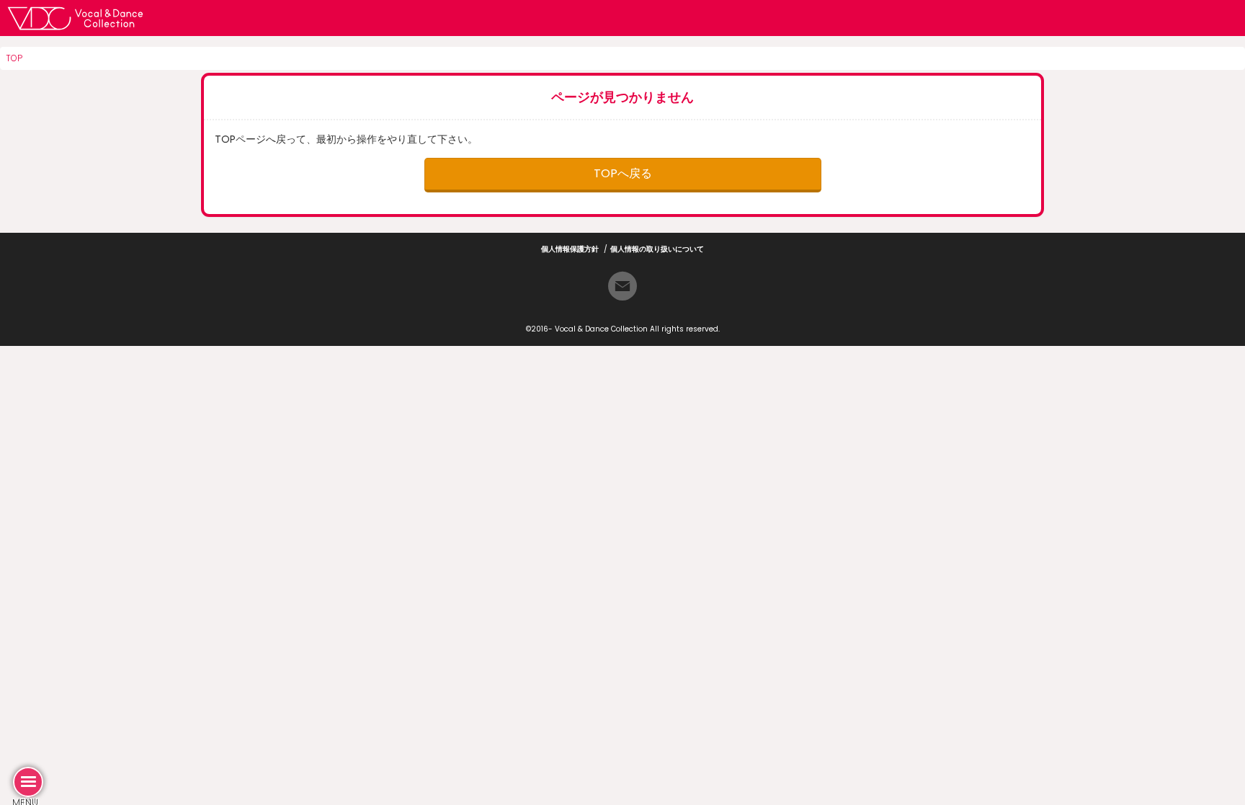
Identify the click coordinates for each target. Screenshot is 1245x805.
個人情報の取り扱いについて (657, 249)
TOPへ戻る (623, 173)
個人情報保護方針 (570, 249)
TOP (14, 58)
